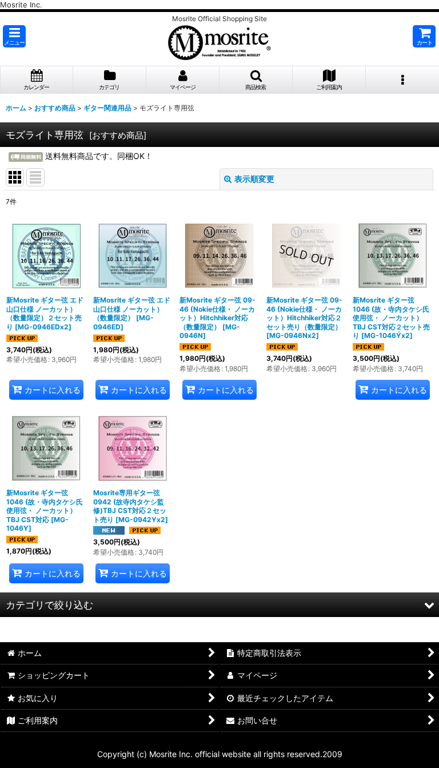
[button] (14, 36)
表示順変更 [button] (254, 179)
